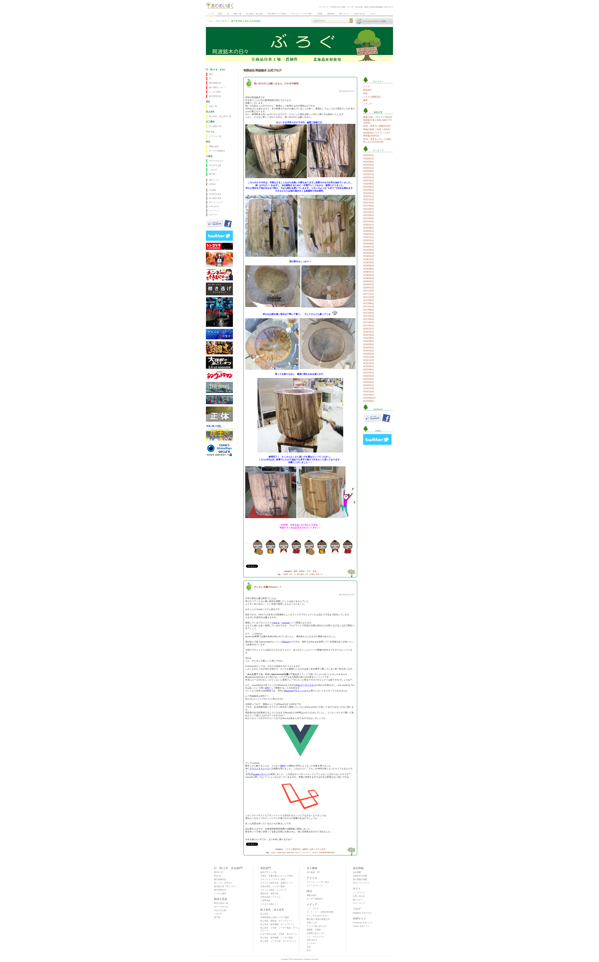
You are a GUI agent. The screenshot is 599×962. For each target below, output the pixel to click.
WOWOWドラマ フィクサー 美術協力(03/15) (377, 134)
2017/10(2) (368, 297)
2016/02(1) (368, 350)
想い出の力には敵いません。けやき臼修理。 (277, 83)
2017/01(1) (368, 325)
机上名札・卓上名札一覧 (220, 116)
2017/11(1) (368, 294)
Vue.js (277, 622)
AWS (282, 765)
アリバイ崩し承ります (317, 926)
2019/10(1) (368, 240)
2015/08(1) (368, 369)
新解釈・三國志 (314, 930)
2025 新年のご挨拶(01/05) (377, 126)
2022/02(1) (368, 193)
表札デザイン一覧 (268, 872)
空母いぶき (312, 923)
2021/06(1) (368, 209)
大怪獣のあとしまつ (316, 933)
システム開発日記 (293, 849)
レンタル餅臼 (215, 92)
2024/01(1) (368, 168)
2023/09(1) (368, 171)
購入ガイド (344, 14)
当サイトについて (216, 202)
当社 (294, 459)
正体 (309, 947)
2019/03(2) (368, 253)
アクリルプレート (315, 885)
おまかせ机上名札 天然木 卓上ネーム (278, 934)
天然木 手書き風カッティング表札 (276, 876)
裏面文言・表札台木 (269, 893)
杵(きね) (217, 876)
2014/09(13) (369, 398)
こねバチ (213, 170)
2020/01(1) (368, 234)
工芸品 (319, 14)
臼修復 (312, 574)
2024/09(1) (368, 161)
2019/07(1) (368, 246)
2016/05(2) (368, 344)
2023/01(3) (368, 177)
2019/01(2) (368, 256)
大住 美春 (312, 571)
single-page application (285, 852)
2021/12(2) (368, 199)
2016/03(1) (368, 347)
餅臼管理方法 (215, 96)
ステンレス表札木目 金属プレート (276, 883)
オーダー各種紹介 (217, 151)
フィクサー (312, 943)
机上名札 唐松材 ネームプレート (276, 921)
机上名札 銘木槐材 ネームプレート (277, 924)
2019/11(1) (368, 237)
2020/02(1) (368, 231)
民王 (309, 950)
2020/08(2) (368, 228)
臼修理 (285, 574)
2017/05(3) (368, 313)
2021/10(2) (368, 202)
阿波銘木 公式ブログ (362, 913)
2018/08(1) (368, 268)
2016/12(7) (368, 328)
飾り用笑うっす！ (217, 87)
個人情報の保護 (215, 198)
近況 (365, 93)
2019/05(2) (368, 250)
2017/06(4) (368, 309)
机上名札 (264, 914)
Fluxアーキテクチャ (306, 685)
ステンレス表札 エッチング (273, 890)
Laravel (285, 622)
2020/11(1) (368, 224)
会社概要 (212, 190)
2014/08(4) (368, 401)
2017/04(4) (368, 316)
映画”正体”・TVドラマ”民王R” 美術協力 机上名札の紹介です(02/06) (377, 120)
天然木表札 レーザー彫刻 (272, 886)
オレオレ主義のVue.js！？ (268, 587)
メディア (367, 104)
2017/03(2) (368, 319)
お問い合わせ (359, 14)
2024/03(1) (368, 165)
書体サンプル (214, 180)
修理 (296, 571)
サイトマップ (214, 210)
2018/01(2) (368, 287)
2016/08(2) (368, 341)
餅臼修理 (300, 574)
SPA (267, 688)
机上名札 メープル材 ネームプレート (278, 941)
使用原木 (331, 14)
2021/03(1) (368, 218)
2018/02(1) (368, 284)
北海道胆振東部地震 (326, 852)
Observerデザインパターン (297, 690)
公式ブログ (213, 214)
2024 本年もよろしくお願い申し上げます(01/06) (377, 140)
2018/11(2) (368, 259)
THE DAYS (312, 940)
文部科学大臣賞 (215, 194)
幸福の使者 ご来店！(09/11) (376, 129)
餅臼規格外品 (215, 83)
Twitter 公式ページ (361, 926)
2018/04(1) (368, 278)
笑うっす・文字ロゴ (223, 883)
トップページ (359, 893)
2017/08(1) (368, 303)
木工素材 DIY (313, 872)
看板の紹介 (214, 146)
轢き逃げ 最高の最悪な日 (318, 919)
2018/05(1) (368, 275)
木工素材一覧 (215, 126)
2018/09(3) (368, 265)
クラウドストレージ (259, 768)
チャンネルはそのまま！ (318, 916)
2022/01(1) (368, 196)
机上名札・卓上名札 (254, 14)
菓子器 (212, 174)
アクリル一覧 (215, 136)
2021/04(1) (368, 215)
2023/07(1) (368, 174)
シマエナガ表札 (267, 904)
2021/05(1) (368, 212)
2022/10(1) (368, 180)
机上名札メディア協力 (277, 14)
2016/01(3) (368, 353)
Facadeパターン (260, 774)
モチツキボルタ (216, 161)
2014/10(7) (368, 394)
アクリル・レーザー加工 (301, 14)
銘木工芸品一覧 (221, 903)
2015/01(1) (368, 385)
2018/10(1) (368, 262)
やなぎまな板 (215, 165)
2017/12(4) (368, 290)
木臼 (291, 574)
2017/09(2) (368, 300)
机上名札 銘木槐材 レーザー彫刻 (276, 938)
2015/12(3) (368, 357)
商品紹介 (367, 90)
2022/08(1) (368, 183)
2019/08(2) (368, 243)
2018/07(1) (368, 272)
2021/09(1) (368, 205)
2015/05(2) (368, 372)
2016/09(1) (368, 338)
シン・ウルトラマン (316, 937)
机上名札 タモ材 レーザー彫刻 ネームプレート (279, 929)
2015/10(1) (368, 363)
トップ (211, 14)
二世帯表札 (265, 900)
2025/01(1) (368, 158)
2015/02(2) (368, 382)
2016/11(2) (368, 331)
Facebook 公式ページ (363, 923)
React (286, 641)
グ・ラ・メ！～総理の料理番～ (321, 912)
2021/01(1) (368, 221)
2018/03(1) (368, 281)
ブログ (372, 14)
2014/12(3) (368, 388)
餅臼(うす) (218, 872)
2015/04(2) (368, 376)
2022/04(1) (368, 190)
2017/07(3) (368, 306)
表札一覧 (237, 14)
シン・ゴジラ (313, 909)
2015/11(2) (368, 360)
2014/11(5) (368, 391)
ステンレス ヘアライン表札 (272, 879)
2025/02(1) (368, 155)
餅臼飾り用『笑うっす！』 (226, 886)
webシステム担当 (318, 849)
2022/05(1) (368, 187)
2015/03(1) (368, 379)
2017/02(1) (368, 322)
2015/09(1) (368, 366)
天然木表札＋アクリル (270, 897)
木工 (306, 574)
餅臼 (220, 14)
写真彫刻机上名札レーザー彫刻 (274, 917)
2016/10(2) (368, 335)
